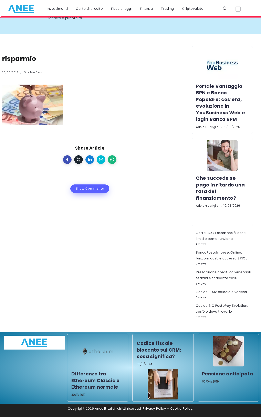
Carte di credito (89, 8)
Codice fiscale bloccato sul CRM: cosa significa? (159, 350)
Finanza (146, 8)
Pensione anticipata (227, 374)
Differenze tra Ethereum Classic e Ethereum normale (95, 380)
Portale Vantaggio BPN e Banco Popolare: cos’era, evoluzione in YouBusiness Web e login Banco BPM (98, 25)
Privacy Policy (154, 408)
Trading (167, 8)
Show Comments (90, 188)
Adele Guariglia (207, 127)
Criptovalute (192, 8)
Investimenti (57, 8)
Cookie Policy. (181, 408)
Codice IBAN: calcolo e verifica (221, 292)
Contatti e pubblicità (64, 18)
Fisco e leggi (121, 8)
